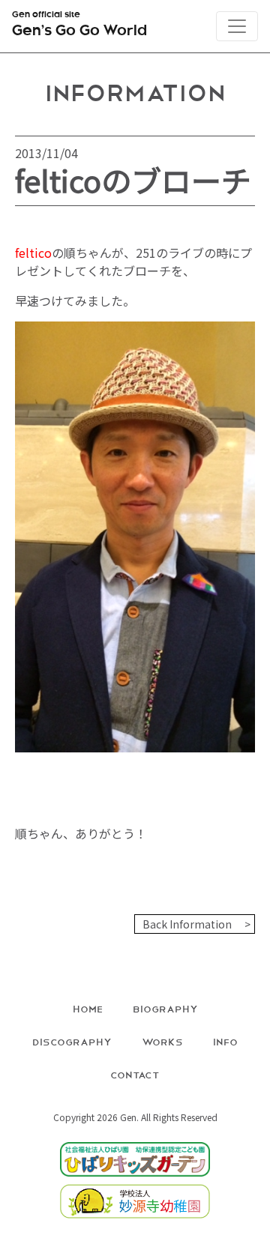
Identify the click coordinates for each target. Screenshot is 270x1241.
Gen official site (79, 25)
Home (88, 1008)
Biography (165, 1008)
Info (225, 1041)
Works (162, 1041)
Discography (72, 1041)
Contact (135, 1074)
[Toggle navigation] (237, 26)
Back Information (187, 924)
